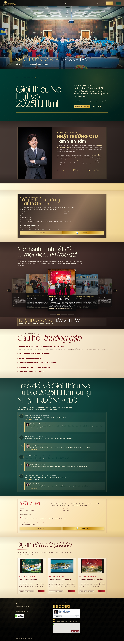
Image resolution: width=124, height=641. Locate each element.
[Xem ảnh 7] (106, 65)
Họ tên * (22, 508)
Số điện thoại (65, 508)
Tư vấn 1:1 (109, 3)
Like (26, 460)
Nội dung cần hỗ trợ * (26, 219)
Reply (29, 460)
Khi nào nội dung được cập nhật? (30, 358)
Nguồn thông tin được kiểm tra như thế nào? (34, 354)
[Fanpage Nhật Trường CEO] (68, 606)
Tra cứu (80, 3)
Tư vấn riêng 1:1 (97, 106)
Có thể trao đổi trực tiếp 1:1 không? (31, 372)
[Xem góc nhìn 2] (53, 314)
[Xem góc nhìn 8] (68, 314)
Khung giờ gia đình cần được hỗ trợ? (30, 225)
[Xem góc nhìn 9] (71, 314)
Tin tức (73, 3)
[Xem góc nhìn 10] (73, 314)
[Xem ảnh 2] (95, 65)
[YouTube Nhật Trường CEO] (63, 606)
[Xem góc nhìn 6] (62, 314)
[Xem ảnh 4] (99, 65)
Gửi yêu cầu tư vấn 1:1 (40, 232)
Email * (21, 215)
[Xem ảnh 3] (97, 65)
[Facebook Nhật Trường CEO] (54, 606)
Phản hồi (30, 419)
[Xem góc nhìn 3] (55, 314)
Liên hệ (102, 3)
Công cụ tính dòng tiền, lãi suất (22, 606)
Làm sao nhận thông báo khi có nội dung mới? (35, 367)
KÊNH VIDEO (87, 3)
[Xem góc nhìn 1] (51, 314)
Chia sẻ (77, 616)
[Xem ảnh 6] (104, 65)
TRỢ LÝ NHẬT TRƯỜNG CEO (22, 603)
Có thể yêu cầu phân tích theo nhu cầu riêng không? (37, 363)
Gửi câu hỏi (40, 528)
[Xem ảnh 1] (92, 65)
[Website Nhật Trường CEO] (60, 606)
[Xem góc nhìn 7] (65, 314)
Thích (26, 419)
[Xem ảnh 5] (102, 65)
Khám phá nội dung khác (82, 106)
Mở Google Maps (75, 631)
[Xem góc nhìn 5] (60, 314)
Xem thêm (41, 591)
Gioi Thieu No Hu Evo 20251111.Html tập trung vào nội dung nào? (41, 346)
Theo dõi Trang (58, 616)
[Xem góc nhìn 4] (58, 314)
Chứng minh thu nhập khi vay (22, 611)
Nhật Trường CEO (64, 611)
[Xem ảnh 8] (108, 65)
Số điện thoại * (67, 211)
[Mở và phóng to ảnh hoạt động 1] (62, 34)
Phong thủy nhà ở (19, 609)
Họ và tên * (23, 211)
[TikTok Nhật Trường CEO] (57, 606)
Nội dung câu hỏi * (24, 517)
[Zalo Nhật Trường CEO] (66, 606)
